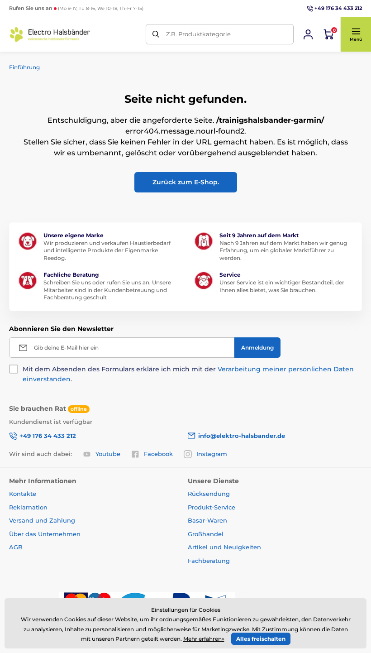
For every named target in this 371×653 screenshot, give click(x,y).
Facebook (158, 453)
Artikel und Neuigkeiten (224, 547)
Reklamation (28, 507)
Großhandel (206, 534)
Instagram (211, 453)
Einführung (24, 67)
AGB (16, 547)
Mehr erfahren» (203, 638)
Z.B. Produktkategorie (198, 34)
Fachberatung (209, 560)
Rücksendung (209, 493)
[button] (355, 34)
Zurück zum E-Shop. (185, 182)
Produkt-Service (211, 507)
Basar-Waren (207, 520)
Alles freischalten (260, 638)
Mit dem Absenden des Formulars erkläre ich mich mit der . (188, 374)
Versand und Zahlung (42, 520)
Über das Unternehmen (45, 534)
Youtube (107, 453)
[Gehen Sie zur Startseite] (49, 34)
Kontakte (22, 493)
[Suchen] (156, 34)
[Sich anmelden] (308, 34)
